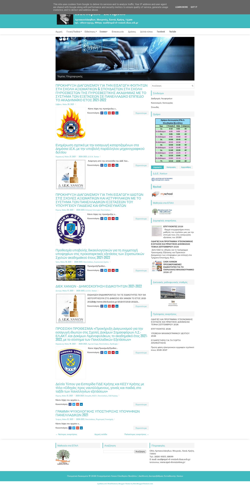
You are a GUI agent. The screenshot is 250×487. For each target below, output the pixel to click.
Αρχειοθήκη (186, 167)
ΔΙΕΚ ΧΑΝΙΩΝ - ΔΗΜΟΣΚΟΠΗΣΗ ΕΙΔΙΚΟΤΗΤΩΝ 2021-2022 (99, 286)
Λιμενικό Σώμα (93, 343)
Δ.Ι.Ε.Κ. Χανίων (93, 156)
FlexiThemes (112, 484)
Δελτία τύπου (146, 31)
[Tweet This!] (105, 112)
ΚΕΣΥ (94, 395)
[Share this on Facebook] (101, 112)
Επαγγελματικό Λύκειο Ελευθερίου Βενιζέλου (117, 476)
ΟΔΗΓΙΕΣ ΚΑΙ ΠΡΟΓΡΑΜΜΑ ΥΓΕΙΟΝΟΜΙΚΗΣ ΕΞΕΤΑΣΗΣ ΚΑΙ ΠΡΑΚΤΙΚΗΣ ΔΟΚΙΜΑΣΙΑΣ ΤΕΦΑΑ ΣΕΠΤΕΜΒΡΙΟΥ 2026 (172, 244)
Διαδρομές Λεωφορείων (161, 98)
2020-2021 (83, 156)
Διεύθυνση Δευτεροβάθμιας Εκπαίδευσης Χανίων (161, 476)
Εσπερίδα (88, 395)
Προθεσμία (113, 343)
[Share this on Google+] (109, 112)
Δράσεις (132, 31)
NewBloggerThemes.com (143, 484)
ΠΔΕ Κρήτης (113, 395)
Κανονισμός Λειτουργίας (162, 103)
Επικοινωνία (118, 31)
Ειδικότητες (91, 31)
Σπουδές (155, 107)
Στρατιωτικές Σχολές (101, 261)
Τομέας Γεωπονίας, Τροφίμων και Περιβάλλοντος (85, 76)
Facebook (161, 31)
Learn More (181, 7)
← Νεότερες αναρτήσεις (66, 434)
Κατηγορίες (171, 167)
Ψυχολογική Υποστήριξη (104, 419)
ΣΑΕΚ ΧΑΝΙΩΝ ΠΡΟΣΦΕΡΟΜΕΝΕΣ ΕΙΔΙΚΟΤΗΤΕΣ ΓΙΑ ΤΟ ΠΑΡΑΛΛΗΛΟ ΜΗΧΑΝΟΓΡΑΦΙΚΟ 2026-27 (178, 267)
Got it (194, 7)
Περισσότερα (141, 112)
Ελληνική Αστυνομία (92, 210)
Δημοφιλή (157, 167)
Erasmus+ (103, 31)
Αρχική (59, 31)
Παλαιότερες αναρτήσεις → (136, 434)
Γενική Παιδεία (74, 31)
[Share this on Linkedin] (116, 112)
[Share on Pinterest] (113, 112)
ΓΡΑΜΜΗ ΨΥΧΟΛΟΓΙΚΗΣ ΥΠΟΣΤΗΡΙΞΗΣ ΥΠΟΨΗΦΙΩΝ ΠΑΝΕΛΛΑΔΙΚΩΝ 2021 (98, 413)
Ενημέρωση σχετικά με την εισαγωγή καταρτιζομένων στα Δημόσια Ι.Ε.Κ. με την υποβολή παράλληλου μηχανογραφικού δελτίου (100, 148)
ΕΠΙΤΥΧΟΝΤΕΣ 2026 (173, 226)
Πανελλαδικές (106, 210)
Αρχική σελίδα (100, 434)
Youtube (172, 31)
